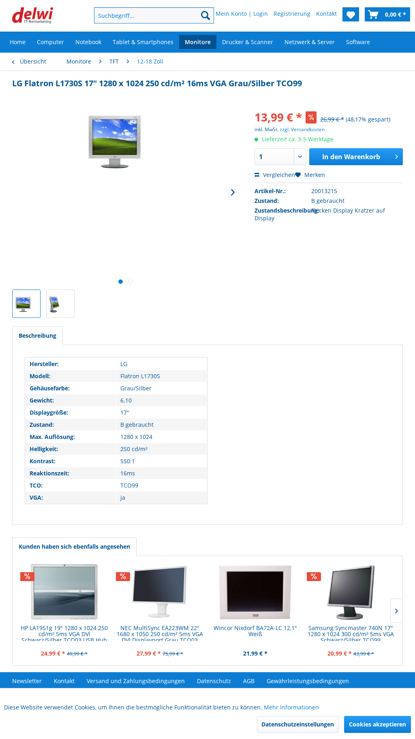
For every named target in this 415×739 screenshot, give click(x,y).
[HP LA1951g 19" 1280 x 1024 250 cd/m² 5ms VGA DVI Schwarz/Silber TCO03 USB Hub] (64, 592)
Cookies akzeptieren (377, 724)
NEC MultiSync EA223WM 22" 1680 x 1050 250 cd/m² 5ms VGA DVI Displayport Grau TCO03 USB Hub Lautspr (160, 633)
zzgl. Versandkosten (302, 129)
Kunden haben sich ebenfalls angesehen (74, 546)
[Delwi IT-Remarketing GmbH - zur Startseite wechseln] (32, 17)
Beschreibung (37, 335)
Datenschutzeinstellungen (297, 724)
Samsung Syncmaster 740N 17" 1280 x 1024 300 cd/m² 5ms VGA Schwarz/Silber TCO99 (351, 633)
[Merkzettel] (350, 14)
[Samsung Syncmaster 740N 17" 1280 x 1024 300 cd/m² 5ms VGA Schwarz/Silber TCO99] (351, 592)
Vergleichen (278, 175)
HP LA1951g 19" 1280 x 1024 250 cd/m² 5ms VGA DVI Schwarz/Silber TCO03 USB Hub (64, 633)
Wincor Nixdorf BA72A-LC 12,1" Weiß (255, 631)
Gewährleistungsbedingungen (308, 681)
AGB (249, 681)
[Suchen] (205, 15)
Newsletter (27, 681)
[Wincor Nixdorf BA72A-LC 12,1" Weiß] (255, 592)
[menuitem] (143, 15)
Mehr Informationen (291, 707)
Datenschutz (214, 681)
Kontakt (64, 681)
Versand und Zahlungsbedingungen (136, 681)
